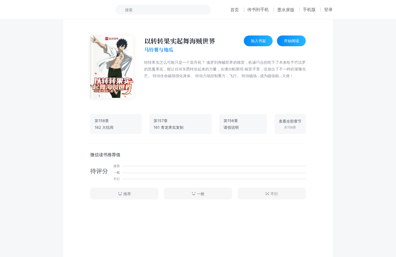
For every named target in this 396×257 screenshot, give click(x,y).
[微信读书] (81, 9)
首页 (234, 9)
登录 (328, 9)
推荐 (127, 193)
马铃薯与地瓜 (158, 49)
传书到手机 (258, 9)
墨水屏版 (285, 9)
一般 (200, 193)
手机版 (309, 9)
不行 (274, 193)
